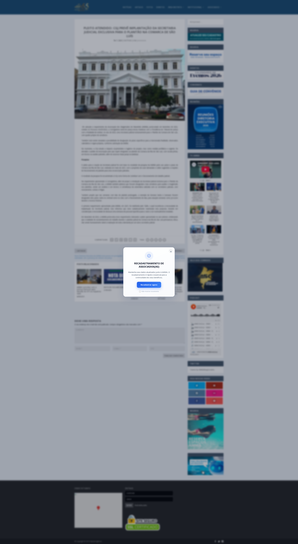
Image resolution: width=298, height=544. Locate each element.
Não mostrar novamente (150, 291)
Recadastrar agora (149, 285)
